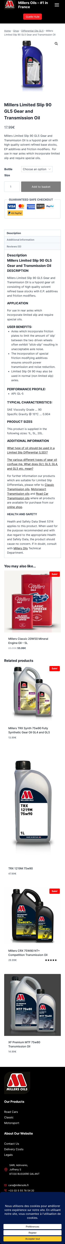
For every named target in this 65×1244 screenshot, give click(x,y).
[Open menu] (57, 4)
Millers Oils (21, 548)
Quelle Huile (32, 16)
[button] (56, 44)
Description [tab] (14, 233)
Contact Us (11, 1143)
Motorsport (11, 1123)
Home (7, 30)
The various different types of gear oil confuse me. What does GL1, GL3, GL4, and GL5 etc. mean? (32, 464)
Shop (16, 30)
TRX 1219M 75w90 (20, 868)
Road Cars (11, 1112)
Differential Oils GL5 (32, 30)
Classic (9, 1117)
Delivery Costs (13, 1149)
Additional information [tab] (20, 239)
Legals (8, 1154)
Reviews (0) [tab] (14, 246)
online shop (14, 507)
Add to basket (41, 186)
